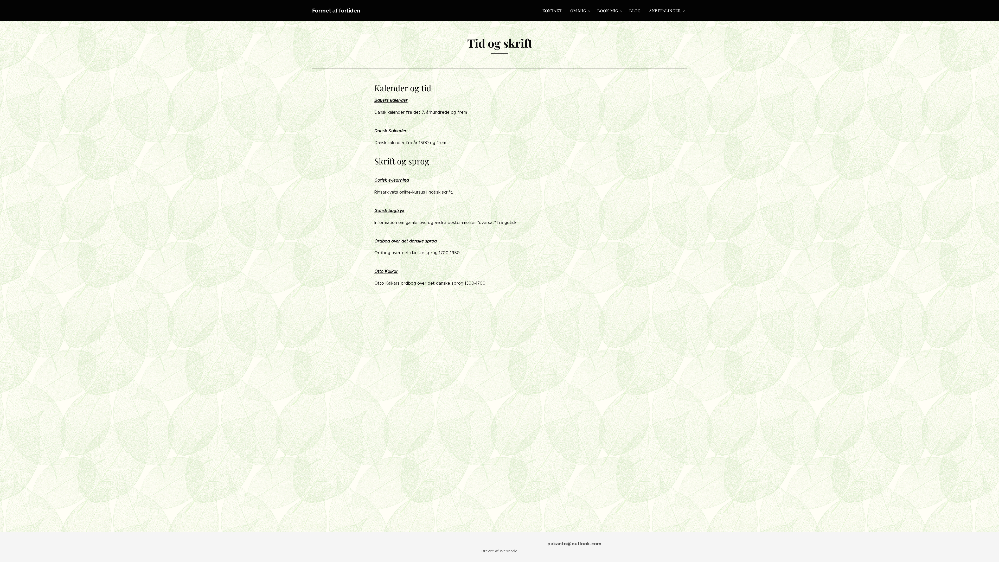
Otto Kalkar (386, 271)
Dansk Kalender (390, 130)
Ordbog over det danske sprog (405, 241)
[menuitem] (553, 10)
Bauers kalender (391, 100)
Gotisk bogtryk (389, 210)
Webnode (508, 551)
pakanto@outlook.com (574, 544)
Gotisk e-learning (391, 180)
